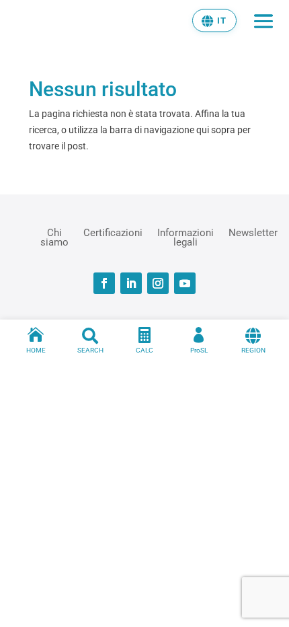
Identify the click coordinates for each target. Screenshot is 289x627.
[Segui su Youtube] (185, 283)
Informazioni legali (185, 237)
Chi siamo (54, 237)
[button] (214, 20)
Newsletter (253, 233)
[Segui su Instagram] (158, 283)
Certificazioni (112, 233)
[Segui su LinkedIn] (131, 283)
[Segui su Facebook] (104, 283)
